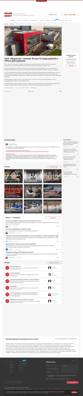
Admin (9, 226)
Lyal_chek (54, 300)
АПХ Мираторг (34, 87)
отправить (71, 65)
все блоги (53, 217)
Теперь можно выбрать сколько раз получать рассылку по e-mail (23, 221)
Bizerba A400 (13, 286)
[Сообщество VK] (32, 364)
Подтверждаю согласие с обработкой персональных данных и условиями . (62, 376)
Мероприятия (34, 20)
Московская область (9, 87)
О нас (66, 20)
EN (70, 20)
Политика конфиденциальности (55, 389)
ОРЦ (16, 87)
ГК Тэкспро (10, 241)
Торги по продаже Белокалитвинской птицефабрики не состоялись (70, 173)
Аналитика (54, 20)
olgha (53, 273)
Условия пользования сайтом (40, 389)
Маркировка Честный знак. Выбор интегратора (21, 299)
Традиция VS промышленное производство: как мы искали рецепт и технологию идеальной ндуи (32, 235)
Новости (13, 20)
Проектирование (23, 363)
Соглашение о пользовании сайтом (71, 389)
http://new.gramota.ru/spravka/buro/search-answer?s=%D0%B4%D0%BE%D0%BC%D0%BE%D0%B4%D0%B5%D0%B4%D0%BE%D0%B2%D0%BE (27, 151)
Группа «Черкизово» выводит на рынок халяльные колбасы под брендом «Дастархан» (71, 143)
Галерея (21, 367)
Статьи (19, 20)
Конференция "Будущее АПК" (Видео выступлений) (19, 252)
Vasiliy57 (53, 280)
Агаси (53, 287)
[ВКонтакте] (35, 91)
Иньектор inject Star (15, 273)
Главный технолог (11, 232)
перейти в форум (54, 262)
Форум (41, 20)
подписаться (53, 14)
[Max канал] (37, 364)
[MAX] (40, 91)
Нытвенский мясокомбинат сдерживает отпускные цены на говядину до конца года (70, 151)
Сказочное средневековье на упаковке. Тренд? (18, 229)
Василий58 (54, 267)
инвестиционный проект (23, 87)
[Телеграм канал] (35, 364)
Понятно (74, 392)
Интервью (25, 20)
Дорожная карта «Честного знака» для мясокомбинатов (21, 244)
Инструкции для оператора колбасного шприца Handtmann (24, 279)
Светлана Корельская (12, 144)
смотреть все (54, 166)
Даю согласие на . (71, 62)
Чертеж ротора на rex (15, 266)
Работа (47, 20)
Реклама (21, 369)
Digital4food (10, 249)
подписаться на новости (14, 382)
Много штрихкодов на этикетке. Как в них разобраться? (24, 293)
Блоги (60, 20)
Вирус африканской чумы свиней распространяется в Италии (70, 166)
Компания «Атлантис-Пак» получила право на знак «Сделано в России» (69, 158)
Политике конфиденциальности (56, 392)
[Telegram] (37, 91)
